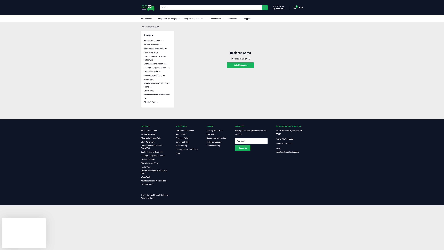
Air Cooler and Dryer (152, 41)
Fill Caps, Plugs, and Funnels (156, 68)
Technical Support (214, 142)
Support (247, 19)
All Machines (146, 19)
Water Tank (148, 91)
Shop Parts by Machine (193, 19)
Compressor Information (216, 138)
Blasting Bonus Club (215, 131)
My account (278, 9)
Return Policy (181, 134)
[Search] (265, 7)
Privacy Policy (181, 146)
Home (143, 27)
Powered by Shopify (148, 198)
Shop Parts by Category (167, 19)
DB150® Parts (150, 102)
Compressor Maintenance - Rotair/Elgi (155, 58)
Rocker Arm (148, 79)
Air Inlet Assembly (151, 45)
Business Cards (153, 27)
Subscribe (243, 148)
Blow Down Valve (151, 52)
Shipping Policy (182, 138)
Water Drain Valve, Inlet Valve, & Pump (157, 85)
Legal (178, 153)
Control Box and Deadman (155, 64)
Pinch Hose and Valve (153, 76)
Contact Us (211, 134)
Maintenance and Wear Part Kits (157, 95)
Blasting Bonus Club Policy (187, 149)
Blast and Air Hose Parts (154, 48)
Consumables (215, 19)
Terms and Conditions (185, 131)
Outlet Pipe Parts (151, 72)
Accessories (232, 19)
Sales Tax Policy (182, 142)
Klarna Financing (213, 146)
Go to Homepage (240, 65)
